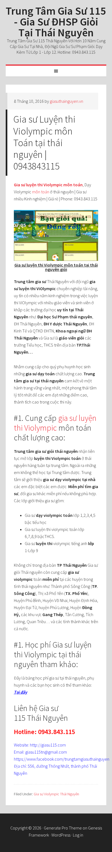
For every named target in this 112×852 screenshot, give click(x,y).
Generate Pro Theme (63, 828)
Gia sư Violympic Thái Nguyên (56, 794)
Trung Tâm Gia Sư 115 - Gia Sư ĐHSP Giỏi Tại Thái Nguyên (56, 21)
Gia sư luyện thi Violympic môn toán (48, 184)
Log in (78, 835)
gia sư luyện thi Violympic (55, 423)
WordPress (60, 835)
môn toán (40, 191)
